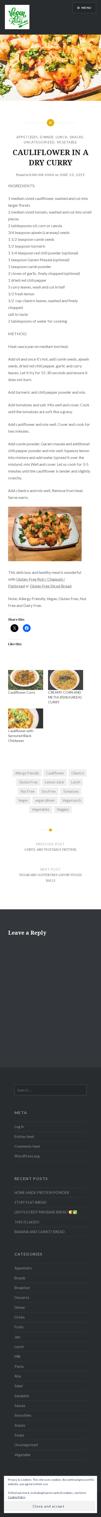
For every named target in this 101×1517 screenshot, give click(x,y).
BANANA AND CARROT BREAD (39, 1232)
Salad (18, 1386)
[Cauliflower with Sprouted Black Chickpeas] (25, 718)
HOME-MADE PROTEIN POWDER (41, 1193)
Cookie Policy (16, 1497)
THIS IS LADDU (26, 1222)
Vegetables (41, 809)
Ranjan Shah (41, 175)
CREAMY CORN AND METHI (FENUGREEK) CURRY (65, 697)
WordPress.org (26, 1156)
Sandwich (21, 1396)
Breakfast (22, 1288)
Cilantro (77, 773)
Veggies (63, 809)
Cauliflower (55, 773)
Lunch (62, 137)
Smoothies (22, 1415)
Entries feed (24, 1137)
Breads (19, 1278)
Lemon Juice (54, 782)
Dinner (46, 137)
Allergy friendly (27, 773)
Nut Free (28, 791)
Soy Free (49, 791)
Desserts (21, 1297)
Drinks (19, 1317)
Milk (17, 1356)
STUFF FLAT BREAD (30, 1202)
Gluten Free (28, 782)
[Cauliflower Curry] (25, 680)
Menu (86, 7)
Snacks (77, 137)
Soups (19, 1435)
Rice (17, 1376)
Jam (17, 1337)
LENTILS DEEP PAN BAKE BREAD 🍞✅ (45, 1212)
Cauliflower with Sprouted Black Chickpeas (20, 736)
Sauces (19, 1406)
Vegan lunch (71, 800)
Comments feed (27, 1146)
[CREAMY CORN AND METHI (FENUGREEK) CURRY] (65, 680)
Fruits (19, 1327)
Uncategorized (39, 142)
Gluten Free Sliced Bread (50, 586)
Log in (19, 1127)
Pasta (19, 1366)
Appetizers (27, 137)
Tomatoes (71, 791)
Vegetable (67, 142)
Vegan (23, 800)
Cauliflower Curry (21, 692)
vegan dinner (45, 800)
